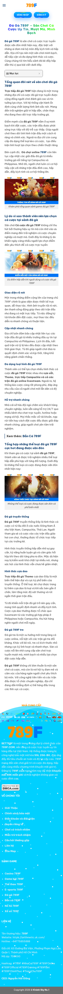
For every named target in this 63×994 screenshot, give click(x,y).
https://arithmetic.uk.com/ (29, 937)
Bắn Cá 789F (32, 436)
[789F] (31, 5)
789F (43, 152)
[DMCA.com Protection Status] (11, 787)
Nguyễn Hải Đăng (19, 978)
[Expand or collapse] (39, 73)
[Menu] (4, 5)
